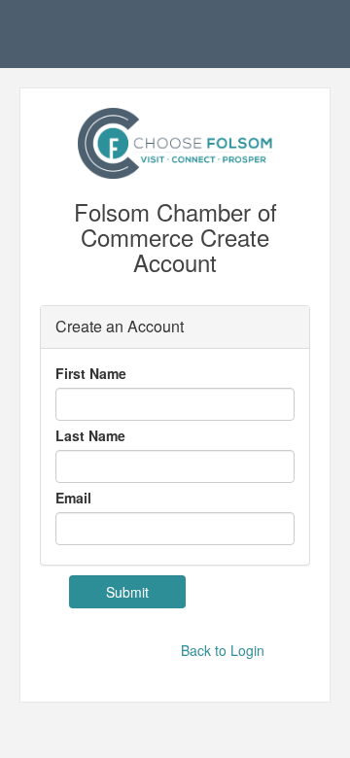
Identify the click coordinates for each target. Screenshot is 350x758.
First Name (90, 373)
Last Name (90, 435)
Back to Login (222, 650)
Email (73, 497)
